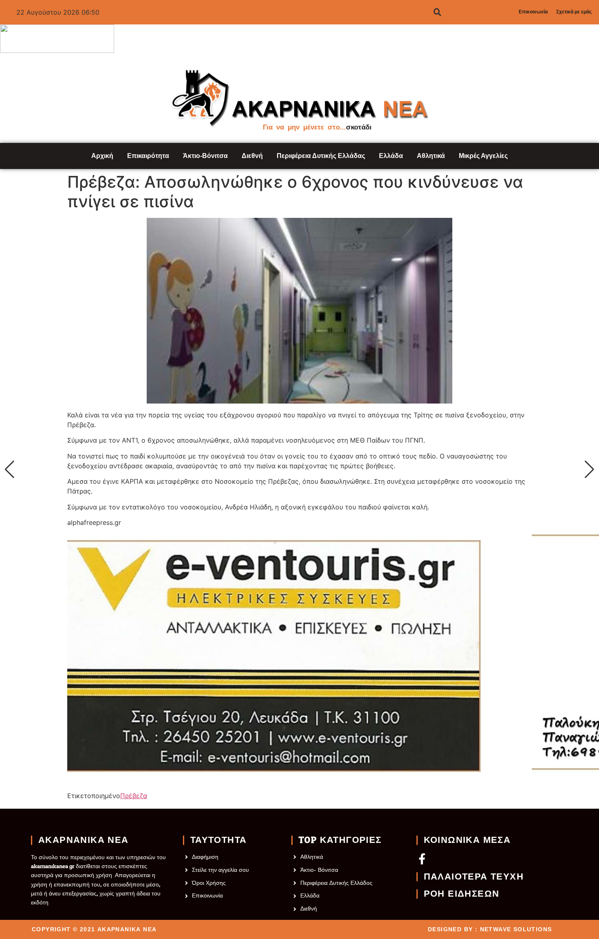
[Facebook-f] (421, 858)
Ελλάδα (391, 155)
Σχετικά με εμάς (574, 12)
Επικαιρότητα (148, 155)
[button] (9, 469)
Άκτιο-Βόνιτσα (205, 155)
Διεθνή (252, 155)
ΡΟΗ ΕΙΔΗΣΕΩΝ (462, 893)
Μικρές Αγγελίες (483, 155)
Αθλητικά (431, 155)
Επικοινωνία (533, 12)
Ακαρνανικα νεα (83, 840)
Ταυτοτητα (218, 840)
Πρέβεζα (133, 796)
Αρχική (102, 155)
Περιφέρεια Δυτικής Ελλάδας (321, 155)
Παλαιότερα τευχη (474, 876)
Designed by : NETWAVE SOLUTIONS (490, 929)
